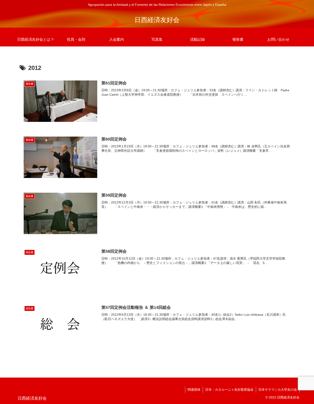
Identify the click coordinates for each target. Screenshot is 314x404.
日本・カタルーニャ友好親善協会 (229, 389)
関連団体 (194, 389)
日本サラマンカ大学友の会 (277, 389)
